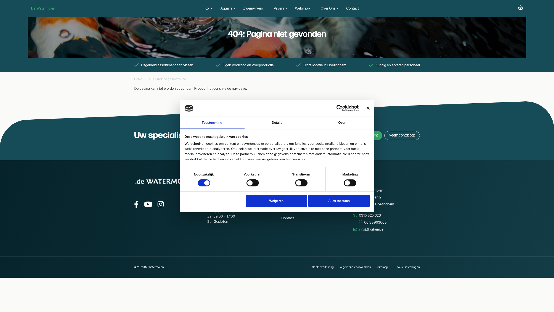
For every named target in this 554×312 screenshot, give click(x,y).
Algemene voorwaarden (355, 267)
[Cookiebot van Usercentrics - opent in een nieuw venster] (340, 108)
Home (138, 79)
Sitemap (382, 267)
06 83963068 (375, 222)
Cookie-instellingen (407, 267)
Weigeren (276, 201)
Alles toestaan (339, 201)
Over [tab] (342, 122)
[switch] (252, 182)
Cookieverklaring (323, 267)
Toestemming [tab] (212, 122)
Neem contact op (402, 135)
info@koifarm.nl (371, 229)
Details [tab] (277, 122)
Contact (287, 218)
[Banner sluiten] (368, 108)
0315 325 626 (370, 215)
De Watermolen (43, 8)
